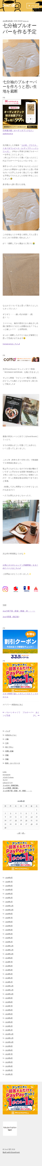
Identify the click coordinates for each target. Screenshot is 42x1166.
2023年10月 (9, 994)
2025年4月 (9, 930)
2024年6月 (9, 966)
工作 (7, 743)
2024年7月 (9, 962)
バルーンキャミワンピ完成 (11, 714)
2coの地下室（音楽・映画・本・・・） (19, 611)
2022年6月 (9, 1058)
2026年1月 (9, 902)
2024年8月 (9, 958)
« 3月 (19, 833)
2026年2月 (9, 898)
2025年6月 (9, 922)
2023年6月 (9, 1010)
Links (5, 772)
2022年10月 (9, 1042)
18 (16, 820)
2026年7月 (9, 882)
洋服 (7, 755)
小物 (7, 739)
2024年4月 (9, 970)
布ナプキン (9, 747)
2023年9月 (9, 998)
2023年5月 (9, 1014)
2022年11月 (9, 1038)
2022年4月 (9, 1066)
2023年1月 (9, 1030)
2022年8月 (9, 1050)
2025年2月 (9, 938)
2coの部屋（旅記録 (11, 616)
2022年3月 (9, 1070)
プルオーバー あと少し (30, 714)
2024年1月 (9, 982)
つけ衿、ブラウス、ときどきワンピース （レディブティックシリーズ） (20, 148)
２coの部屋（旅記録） (11, 788)
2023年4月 (9, 1018)
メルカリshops (8, 777)
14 (31, 817)
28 (31, 824)
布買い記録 (9, 751)
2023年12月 (9, 986)
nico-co (25, 21)
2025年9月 (9, 914)
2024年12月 (9, 946)
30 (5, 828)
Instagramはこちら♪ (11, 344)
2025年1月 (9, 942)
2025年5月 (9, 926)
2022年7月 (9, 1054)
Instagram (6, 775)
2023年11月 (9, 990)
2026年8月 (9, 878)
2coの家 (9, 5)
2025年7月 (9, 918)
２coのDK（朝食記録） (11, 785)
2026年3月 (9, 894)
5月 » (23, 833)
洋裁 (7, 759)
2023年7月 (9, 1006)
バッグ (7, 731)
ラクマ (5, 780)
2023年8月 (9, 1002)
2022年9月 (9, 1046)
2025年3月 (9, 934)
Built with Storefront (11, 1152)
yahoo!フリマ (8, 783)
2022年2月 (9, 1074)
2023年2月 (9, 1026)
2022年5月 (9, 1062)
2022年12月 (9, 1034)
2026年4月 (9, 890)
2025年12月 (9, 906)
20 (26, 820)
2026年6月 (9, 886)
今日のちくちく (17, 704)
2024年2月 (9, 978)
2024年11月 (9, 950)
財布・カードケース (12, 763)
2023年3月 (9, 1022)
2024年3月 (9, 974)
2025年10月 (9, 910)
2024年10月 (9, 954)
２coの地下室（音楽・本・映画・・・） (17, 791)
